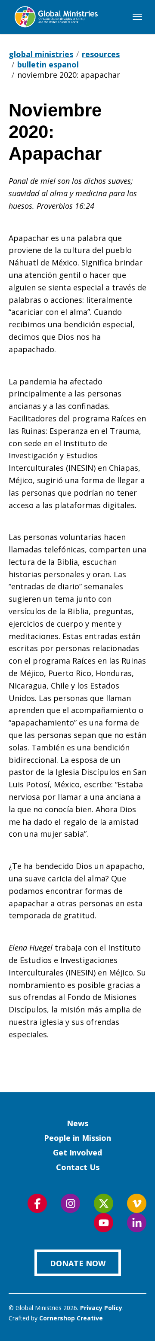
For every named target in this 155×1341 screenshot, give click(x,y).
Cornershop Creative (71, 1318)
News (77, 1123)
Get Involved (77, 1152)
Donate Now (77, 1263)
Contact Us (77, 1167)
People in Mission (77, 1138)
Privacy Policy (101, 1308)
